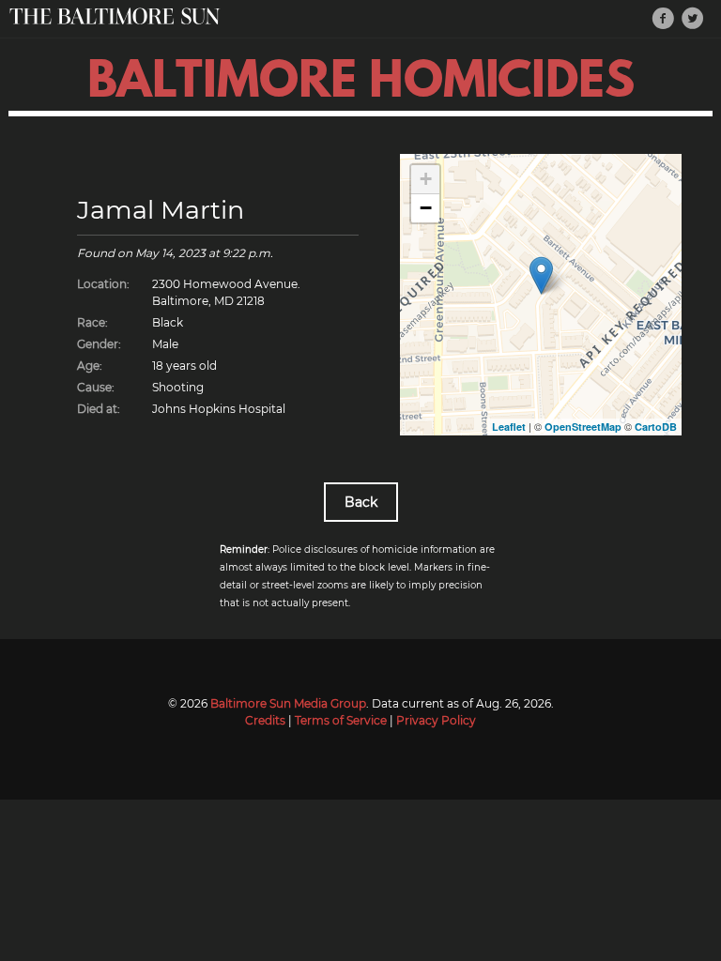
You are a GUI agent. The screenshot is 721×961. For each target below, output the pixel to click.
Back (361, 502)
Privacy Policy (436, 720)
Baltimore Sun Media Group (288, 703)
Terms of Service (341, 720)
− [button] (426, 208)
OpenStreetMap (583, 426)
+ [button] (426, 179)
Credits (265, 720)
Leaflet (509, 426)
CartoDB (656, 426)
